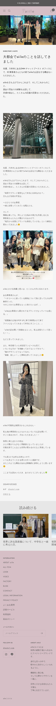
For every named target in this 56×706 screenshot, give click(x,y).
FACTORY (7, 581)
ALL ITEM (7, 567)
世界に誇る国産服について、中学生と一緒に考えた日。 (25, 543)
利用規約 (7, 614)
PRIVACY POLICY (10, 600)
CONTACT (7, 590)
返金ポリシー (9, 619)
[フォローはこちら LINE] (12, 654)
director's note (8, 648)
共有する (6, 494)
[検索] (9, 11)
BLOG (5, 586)
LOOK (5, 572)
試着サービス (9, 609)
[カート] (51, 11)
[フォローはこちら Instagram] (6, 654)
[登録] (42, 633)
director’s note (10, 51)
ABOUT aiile (8, 562)
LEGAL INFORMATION (13, 595)
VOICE (6, 576)
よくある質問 (9, 605)
